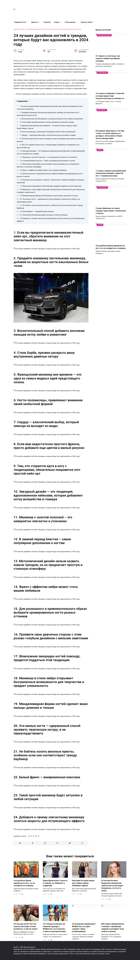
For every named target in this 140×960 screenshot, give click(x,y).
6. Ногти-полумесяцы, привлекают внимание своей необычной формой (47, 132)
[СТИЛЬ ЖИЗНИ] (111, 89)
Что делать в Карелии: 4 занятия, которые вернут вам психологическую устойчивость (110, 95)
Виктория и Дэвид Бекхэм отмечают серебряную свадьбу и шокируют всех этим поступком (112, 927)
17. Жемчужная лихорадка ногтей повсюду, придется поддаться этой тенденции (50, 186)
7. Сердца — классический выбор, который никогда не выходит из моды (48, 135)
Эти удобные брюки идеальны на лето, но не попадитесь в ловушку (111, 247)
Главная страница (19, 29)
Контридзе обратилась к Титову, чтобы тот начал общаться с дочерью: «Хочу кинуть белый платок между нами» (110, 134)
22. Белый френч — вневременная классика (37, 211)
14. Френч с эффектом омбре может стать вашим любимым (43, 170)
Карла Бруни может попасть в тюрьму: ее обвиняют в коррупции (55, 883)
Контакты (78, 9)
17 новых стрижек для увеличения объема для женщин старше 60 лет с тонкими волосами (111, 173)
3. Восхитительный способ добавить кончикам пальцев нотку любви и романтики (51, 119)
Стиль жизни (70, 22)
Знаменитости (20, 22)
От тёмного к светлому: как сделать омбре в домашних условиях (108, 58)
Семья (56, 22)
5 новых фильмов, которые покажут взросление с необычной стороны (111, 210)
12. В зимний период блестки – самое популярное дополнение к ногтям (47, 161)
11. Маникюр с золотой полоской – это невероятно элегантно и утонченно (48, 157)
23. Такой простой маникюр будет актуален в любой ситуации (43, 215)
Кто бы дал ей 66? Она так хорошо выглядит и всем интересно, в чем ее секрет (26, 926)
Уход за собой (86, 22)
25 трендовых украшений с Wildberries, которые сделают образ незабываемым (84, 927)
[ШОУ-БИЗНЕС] (111, 127)
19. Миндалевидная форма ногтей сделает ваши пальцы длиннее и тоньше (49, 196)
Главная (69, 9)
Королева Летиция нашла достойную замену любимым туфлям (83, 883)
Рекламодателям (98, 9)
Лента (87, 9)
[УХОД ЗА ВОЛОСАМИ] (111, 52)
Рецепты (47, 22)
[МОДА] (111, 167)
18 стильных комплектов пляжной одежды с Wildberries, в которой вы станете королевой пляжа (54, 927)
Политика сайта (112, 9)
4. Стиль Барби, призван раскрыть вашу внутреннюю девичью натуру (47, 122)
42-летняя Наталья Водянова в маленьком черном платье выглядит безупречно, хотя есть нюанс (112, 886)
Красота (34, 22)
